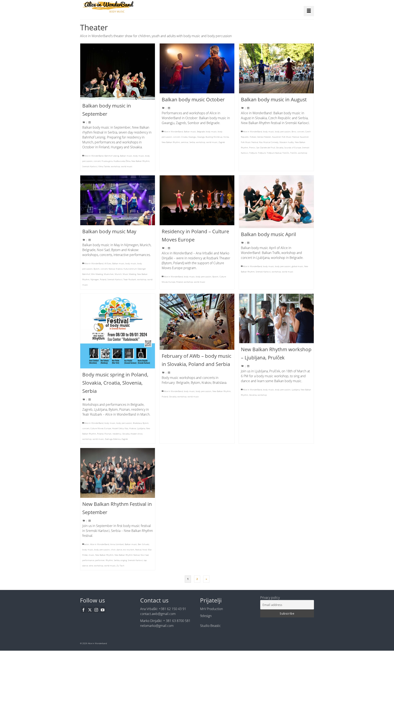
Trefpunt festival (274, 152)
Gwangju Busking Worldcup (209, 136)
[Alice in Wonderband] (117, 5)
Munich (118, 274)
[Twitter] (90, 609)
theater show (136, 433)
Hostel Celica (118, 428)
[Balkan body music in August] (276, 68)
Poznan (107, 433)
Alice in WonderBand (93, 155)
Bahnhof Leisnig (111, 155)
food (144, 549)
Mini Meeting (97, 274)
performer (100, 560)
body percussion (283, 131)
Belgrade (201, 131)
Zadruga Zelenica (112, 439)
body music (138, 155)
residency (116, 433)
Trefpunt (253, 152)
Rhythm (109, 560)
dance (119, 549)
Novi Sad (145, 554)
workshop (115, 166)
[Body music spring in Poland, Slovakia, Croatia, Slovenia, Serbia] (117, 331)
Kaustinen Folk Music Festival (285, 136)
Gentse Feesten (264, 136)
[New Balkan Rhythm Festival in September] (117, 473)
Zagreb (222, 142)
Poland (103, 279)
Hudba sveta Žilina (121, 161)
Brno (294, 131)
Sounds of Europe (292, 147)
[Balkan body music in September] (117, 71)
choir (113, 549)
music (91, 554)
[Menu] (309, 11)
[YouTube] (102, 609)
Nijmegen (94, 279)
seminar (184, 142)
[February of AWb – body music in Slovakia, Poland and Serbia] (197, 322)
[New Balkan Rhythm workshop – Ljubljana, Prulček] (276, 318)
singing (123, 560)
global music (297, 266)
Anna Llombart (117, 544)
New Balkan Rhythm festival (127, 554)
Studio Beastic (210, 625)
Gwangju (192, 136)
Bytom (97, 268)
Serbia (192, 142)
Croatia (184, 136)
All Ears (107, 263)
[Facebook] (83, 609)
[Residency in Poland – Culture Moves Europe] (197, 200)
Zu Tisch (120, 565)
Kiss (126, 428)
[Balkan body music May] (117, 200)
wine (91, 565)
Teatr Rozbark (129, 279)
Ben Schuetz (143, 544)
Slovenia (253, 394)
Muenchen (109, 274)
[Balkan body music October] (197, 68)
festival (112, 268)
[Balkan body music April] (276, 201)
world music (126, 166)
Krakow (119, 268)
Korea (226, 136)
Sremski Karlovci (89, 166)
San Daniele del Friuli (265, 147)
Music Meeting (129, 274)
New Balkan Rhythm (140, 161)
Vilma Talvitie (104, 166)
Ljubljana (141, 428)
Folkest (253, 136)
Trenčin (285, 152)
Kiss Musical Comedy (268, 142)
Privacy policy (270, 597)
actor (86, 544)
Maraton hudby (286, 142)
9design (206, 616)
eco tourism (128, 549)
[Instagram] (96, 609)
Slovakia (279, 147)
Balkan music (126, 155)
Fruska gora (107, 161)
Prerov (252, 147)
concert (97, 161)
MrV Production (211, 609)
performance (88, 560)
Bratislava (137, 423)
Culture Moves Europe (100, 428)
